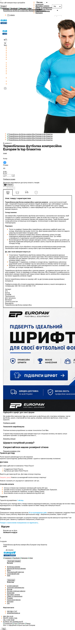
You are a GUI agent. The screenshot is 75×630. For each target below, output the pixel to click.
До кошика (10, 188)
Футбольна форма (13, 567)
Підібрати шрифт (9, 423)
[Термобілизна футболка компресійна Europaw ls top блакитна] (30, 134)
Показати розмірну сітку (11, 451)
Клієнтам (11, 580)
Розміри (39, 9)
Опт (8, 603)
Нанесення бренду (43, 11)
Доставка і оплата (42, 6)
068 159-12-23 (8, 616)
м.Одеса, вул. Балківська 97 (13, 621)
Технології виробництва (15, 587)
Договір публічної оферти (16, 591)
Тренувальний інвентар (15, 572)
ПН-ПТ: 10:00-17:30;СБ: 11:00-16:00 (10, 619)
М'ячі (9, 570)
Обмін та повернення (44, 7)
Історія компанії (12, 586)
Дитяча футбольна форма (16, 568)
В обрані (8, 184)
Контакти (39, 13)
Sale (8, 575)
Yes (3, 629)
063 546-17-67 (12, 611)
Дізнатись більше (9, 439)
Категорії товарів (14, 561)
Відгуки (9, 589)
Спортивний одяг (13, 574)
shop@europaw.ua (13, 613)
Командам (10, 593)
